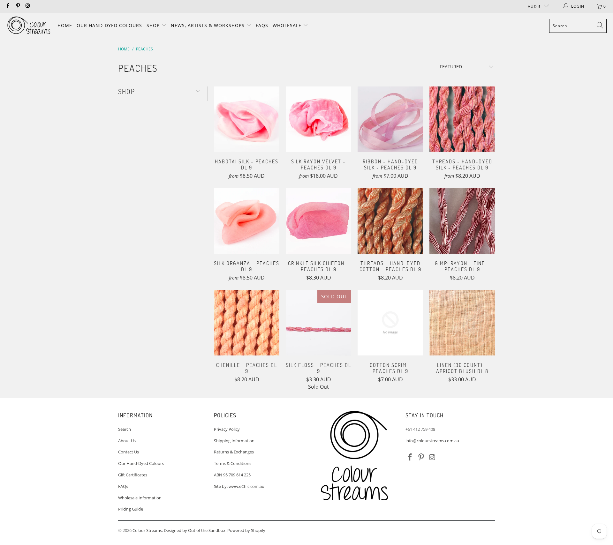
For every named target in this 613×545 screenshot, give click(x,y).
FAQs (262, 25)
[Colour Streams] (28, 25)
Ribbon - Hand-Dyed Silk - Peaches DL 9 (390, 119)
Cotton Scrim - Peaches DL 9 (390, 322)
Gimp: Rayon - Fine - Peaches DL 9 (462, 221)
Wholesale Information (140, 498)
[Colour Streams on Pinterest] (17, 6)
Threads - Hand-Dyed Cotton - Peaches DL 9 (390, 221)
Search (124, 429)
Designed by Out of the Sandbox (194, 530)
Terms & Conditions (232, 463)
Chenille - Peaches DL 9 (246, 322)
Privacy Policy (227, 429)
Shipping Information (234, 441)
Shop (154, 25)
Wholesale (288, 25)
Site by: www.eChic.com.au (239, 486)
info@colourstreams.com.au (432, 441)
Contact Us (128, 452)
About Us (127, 441)
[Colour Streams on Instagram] (27, 6)
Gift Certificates (132, 475)
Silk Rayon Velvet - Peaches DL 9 (318, 119)
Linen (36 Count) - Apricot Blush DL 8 (462, 322)
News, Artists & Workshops (208, 25)
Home (64, 25)
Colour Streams (147, 530)
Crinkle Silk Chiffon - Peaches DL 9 (318, 221)
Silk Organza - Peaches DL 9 (246, 221)
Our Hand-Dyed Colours (109, 25)
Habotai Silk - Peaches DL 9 (246, 119)
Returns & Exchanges (234, 452)
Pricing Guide (130, 509)
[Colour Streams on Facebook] (7, 6)
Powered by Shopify (246, 530)
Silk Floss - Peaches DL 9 (318, 322)
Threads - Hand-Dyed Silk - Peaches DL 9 (462, 119)
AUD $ (534, 6)
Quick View (246, 132)
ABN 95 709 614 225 (232, 475)
